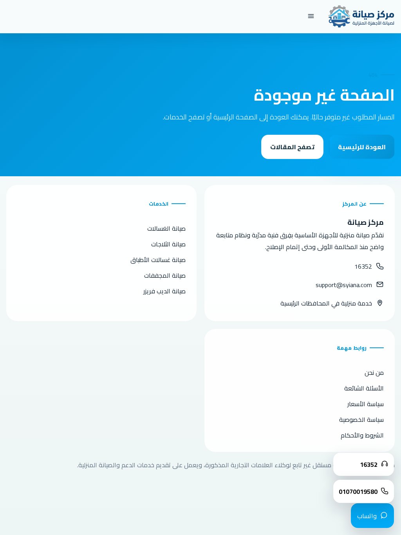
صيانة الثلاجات (168, 244)
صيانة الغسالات (166, 228)
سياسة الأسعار (365, 404)
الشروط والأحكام (362, 435)
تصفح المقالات (292, 147)
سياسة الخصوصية (361, 419)
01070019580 (358, 491)
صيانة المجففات (165, 275)
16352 (363, 266)
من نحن (374, 372)
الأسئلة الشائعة (364, 388)
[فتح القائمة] (311, 16)
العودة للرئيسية (362, 147)
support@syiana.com (344, 285)
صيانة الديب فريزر (164, 291)
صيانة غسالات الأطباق (158, 260)
